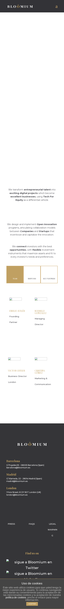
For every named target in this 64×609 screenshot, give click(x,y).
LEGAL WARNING (52, 530)
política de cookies (16, 597)
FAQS (32, 524)
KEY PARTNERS (49, 278)
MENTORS (32, 278)
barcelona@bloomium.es (18, 467)
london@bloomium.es (16, 495)
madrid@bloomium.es (17, 481)
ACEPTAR (32, 604)
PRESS (11, 524)
